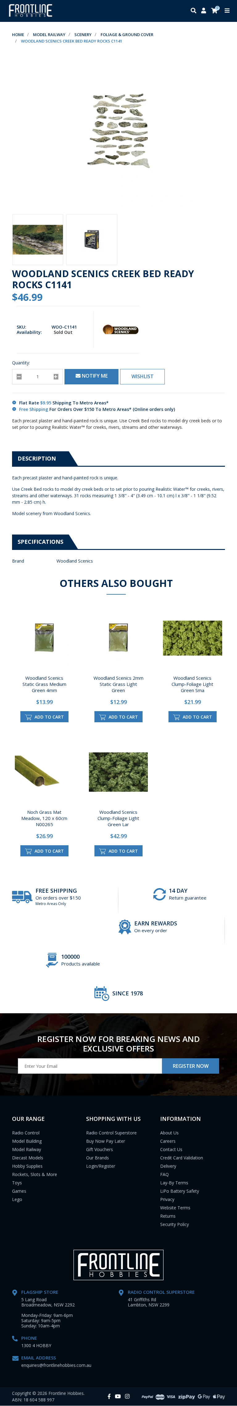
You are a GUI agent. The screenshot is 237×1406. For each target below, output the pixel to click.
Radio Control (26, 1133)
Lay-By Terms (174, 1183)
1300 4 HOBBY (36, 1345)
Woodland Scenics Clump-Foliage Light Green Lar (118, 818)
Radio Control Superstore (111, 1133)
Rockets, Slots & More (34, 1174)
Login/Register (100, 1166)
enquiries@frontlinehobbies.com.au (56, 1365)
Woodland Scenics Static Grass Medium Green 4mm (44, 684)
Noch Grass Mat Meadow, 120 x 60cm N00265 (44, 818)
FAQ (164, 1174)
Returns (168, 1216)
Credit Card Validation (181, 1158)
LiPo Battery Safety (179, 1191)
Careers (168, 1141)
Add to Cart (48, 717)
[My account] (203, 11)
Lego (17, 1199)
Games (19, 1191)
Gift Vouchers (99, 1149)
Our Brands (97, 1158)
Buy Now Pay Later (105, 1141)
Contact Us (171, 1149)
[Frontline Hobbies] (30, 10)
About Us (169, 1133)
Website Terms (175, 1208)
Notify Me (94, 375)
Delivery (168, 1166)
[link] (109, 1396)
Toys (17, 1183)
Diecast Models (27, 1158)
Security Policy (174, 1224)
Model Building (27, 1141)
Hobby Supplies (27, 1166)
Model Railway (26, 1149)
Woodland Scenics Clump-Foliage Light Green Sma (192, 684)
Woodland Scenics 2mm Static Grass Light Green (118, 684)
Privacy (167, 1199)
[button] (142, 376)
